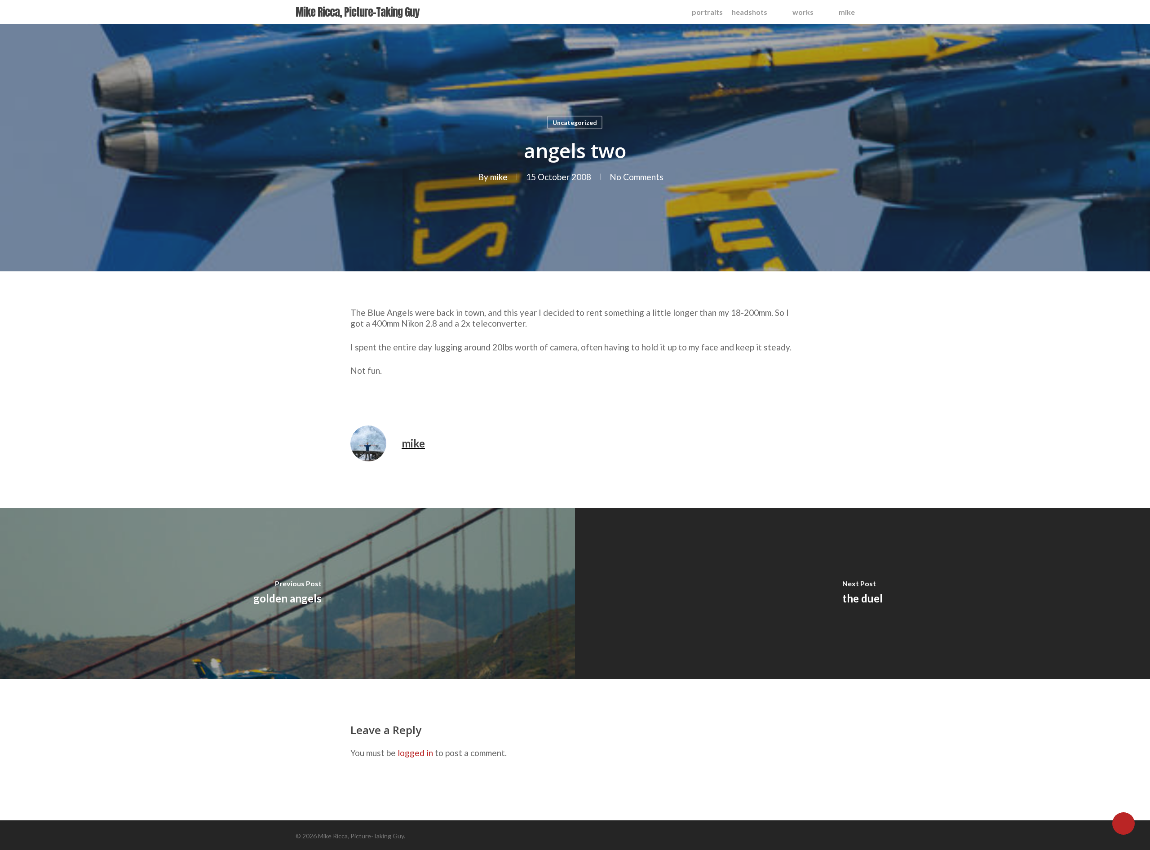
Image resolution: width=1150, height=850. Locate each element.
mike (499, 177)
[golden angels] (287, 593)
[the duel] (862, 593)
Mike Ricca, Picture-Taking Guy (357, 12)
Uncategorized (575, 122)
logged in (415, 753)
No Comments (636, 177)
